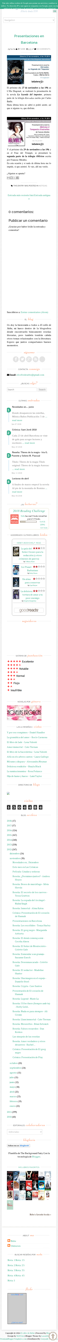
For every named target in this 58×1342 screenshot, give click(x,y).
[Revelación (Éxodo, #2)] (22, 1189)
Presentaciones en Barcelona (27, 920)
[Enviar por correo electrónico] (8, 177)
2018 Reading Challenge (29, 511)
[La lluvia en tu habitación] (16, 1199)
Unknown (15, 1245)
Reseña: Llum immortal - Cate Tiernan (32, 1019)
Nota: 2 (11, 1265)
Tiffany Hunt (30, 562)
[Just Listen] (41, 1199)
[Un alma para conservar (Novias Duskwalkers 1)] (16, 586)
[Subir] (53, 1336)
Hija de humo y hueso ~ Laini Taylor (24, 776)
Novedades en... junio (23, 407)
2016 (9, 830)
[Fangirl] (10, 1208)
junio (12, 1082)
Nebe (22, 49)
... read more (28, 443)
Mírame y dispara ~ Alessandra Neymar (27, 761)
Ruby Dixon (33, 573)
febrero (13, 1101)
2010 (9, 1116)
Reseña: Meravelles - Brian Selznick (30, 1023)
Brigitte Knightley (30, 601)
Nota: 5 (11, 1280)
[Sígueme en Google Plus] (29, 359)
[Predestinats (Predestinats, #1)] (16, 1179)
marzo (13, 1096)
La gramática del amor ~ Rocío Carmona (27, 737)
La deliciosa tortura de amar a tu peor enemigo (32, 595)
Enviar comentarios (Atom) (34, 312)
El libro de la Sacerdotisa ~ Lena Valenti (27, 751)
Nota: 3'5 (19, 1270)
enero (12, 1105)
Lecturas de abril (20, 478)
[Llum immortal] (10, 1198)
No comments (43, 49)
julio (12, 1077)
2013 (9, 844)
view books (44, 528)
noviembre (15, 858)
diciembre (14, 853)
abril (12, 1091)
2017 (9, 825)
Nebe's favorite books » (40, 1214)
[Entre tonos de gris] (22, 1179)
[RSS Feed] (36, 359)
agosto (13, 1072)
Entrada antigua (42, 195)
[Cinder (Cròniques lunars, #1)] (35, 1189)
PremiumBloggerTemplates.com (13, 1339)
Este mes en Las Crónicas (25, 867)
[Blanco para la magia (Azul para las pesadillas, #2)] (41, 1179)
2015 (9, 834)
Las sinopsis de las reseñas (26, 1036)
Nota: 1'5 (19, 1260)
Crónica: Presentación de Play (28, 1057)
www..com (17, 1295)
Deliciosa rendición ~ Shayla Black (24, 766)
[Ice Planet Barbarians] (16, 573)
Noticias (43, 186)
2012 (9, 849)
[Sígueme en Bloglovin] (42, 359)
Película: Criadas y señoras (26, 871)
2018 (9, 820)
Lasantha (45, 1336)
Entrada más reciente (18, 195)
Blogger (36, 1156)
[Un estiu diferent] (16, 1188)
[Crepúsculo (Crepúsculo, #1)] (29, 1179)
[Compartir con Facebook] (17, 177)
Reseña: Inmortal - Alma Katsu (28, 908)
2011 (9, 1111)
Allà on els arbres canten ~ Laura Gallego (28, 756)
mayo (12, 1086)
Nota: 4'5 (19, 1275)
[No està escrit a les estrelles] (41, 1188)
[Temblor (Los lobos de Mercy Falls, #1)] (48, 1179)
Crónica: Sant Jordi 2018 (24, 430)
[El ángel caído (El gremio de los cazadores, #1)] (10, 1189)
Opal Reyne (33, 585)
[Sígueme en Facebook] (16, 359)
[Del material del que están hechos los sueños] (29, 1189)
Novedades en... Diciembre (26, 862)
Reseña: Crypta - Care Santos (27, 986)
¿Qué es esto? (17, 1322)
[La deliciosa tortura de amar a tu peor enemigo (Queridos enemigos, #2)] (16, 598)
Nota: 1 (11, 1260)
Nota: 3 (11, 1270)
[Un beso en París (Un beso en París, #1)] (48, 1189)
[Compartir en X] (14, 177)
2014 (9, 839)
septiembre (15, 1067)
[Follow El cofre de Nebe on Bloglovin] (18, 1146)
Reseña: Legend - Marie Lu (26, 998)
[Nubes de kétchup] (35, 1199)
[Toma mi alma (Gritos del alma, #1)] (35, 1179)
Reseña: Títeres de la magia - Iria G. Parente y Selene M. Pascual (30, 454)
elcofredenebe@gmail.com (30, 374)
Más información (30, 14)
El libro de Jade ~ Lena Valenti (22, 742)
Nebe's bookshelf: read (29, 543)
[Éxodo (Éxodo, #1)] (10, 1179)
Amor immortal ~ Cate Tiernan (22, 746)
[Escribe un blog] (11, 177)
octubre (14, 1063)
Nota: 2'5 (19, 1265)
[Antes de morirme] (48, 1199)
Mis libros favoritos (28, 1167)
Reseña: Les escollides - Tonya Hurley (31, 925)
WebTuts (20, 1336)
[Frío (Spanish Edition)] (22, 1199)
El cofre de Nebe (27, 1333)
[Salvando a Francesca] (29, 1199)
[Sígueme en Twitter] (22, 359)
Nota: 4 (11, 1275)
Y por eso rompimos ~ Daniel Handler (26, 732)
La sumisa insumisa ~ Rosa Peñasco (24, 771)
